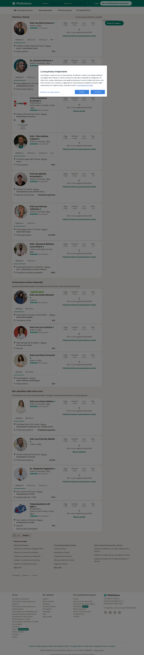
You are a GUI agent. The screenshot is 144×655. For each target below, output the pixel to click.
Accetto (98, 92)
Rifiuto (82, 92)
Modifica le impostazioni (50, 92)
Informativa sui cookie (85, 85)
